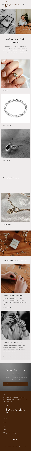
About (4, 422)
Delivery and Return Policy (9, 433)
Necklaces (6, 224)
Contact (5, 429)
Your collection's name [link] (11, 178)
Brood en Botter (23, 446)
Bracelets (6, 125)
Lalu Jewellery (11, 446)
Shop (4, 426)
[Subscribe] (26, 384)
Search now (6, 307)
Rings (4, 91)
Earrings (5, 160)
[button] (3, 4)
